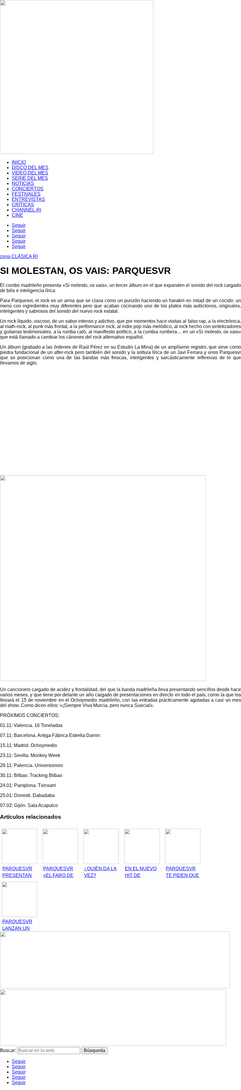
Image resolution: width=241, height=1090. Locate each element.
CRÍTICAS (23, 204)
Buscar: (8, 1050)
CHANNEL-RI (26, 209)
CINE (17, 215)
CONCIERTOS (27, 188)
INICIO (19, 162)
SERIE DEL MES (30, 178)
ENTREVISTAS (28, 199)
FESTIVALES (26, 194)
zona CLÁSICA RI (19, 256)
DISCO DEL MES (30, 167)
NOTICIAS (23, 183)
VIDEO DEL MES (30, 172)
